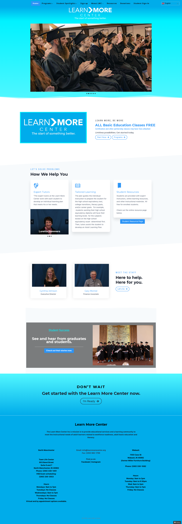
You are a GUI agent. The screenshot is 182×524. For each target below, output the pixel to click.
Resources (112, 3)
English (167, 3)
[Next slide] (150, 57)
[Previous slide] (32, 57)
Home (35, 3)
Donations (125, 3)
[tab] (86, 93)
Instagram (96, 462)
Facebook (85, 462)
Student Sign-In (141, 3)
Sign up (84, 3)
